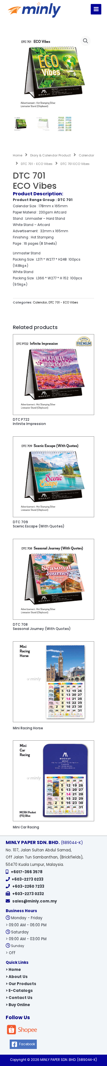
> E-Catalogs (19, 990)
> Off (10, 953)
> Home (13, 969)
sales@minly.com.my (34, 901)
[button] (85, 41)
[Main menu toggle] (96, 9)
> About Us (17, 976)
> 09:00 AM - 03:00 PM (26, 939)
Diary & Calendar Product (50, 155)
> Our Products (21, 984)
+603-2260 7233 (28, 886)
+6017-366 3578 (27, 872)
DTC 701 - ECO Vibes (37, 164)
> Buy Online (18, 1005)
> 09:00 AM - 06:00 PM (26, 925)
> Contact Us (19, 997)
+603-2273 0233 (27, 879)
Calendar (86, 155)
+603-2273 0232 (28, 894)
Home (17, 155)
